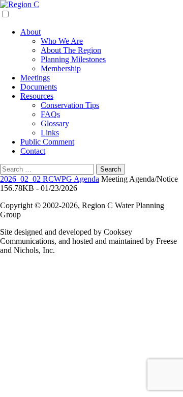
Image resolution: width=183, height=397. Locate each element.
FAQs (50, 114)
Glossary (55, 123)
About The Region (71, 50)
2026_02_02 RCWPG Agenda (49, 179)
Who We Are (62, 41)
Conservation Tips (70, 105)
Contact (32, 151)
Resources (36, 96)
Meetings (35, 77)
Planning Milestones (73, 59)
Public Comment (47, 141)
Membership (61, 68)
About (30, 31)
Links (50, 132)
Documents (38, 86)
